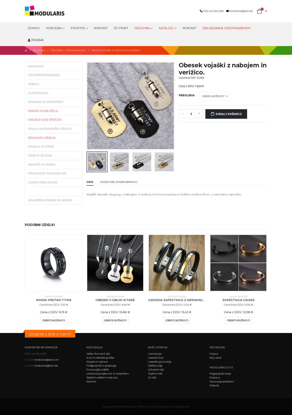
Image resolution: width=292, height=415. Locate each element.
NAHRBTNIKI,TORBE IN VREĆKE (50, 200)
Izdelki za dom (40, 155)
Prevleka (186, 95)
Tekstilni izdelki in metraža (102, 377)
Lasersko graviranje (159, 361)
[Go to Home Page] (26, 50)
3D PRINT (121, 28)
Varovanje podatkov (222, 381)
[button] (87, 106)
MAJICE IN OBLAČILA (43, 111)
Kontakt (101, 28)
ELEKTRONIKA (38, 93)
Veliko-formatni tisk (98, 353)
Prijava (37, 40)
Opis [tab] (89, 181)
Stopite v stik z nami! (50, 334)
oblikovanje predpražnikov (226, 28)
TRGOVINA (142, 28)
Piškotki (214, 385)
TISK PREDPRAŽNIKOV (44, 75)
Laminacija (154, 353)
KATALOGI (166, 28)
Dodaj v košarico (229, 114)
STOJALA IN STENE (41, 146)
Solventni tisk (156, 369)
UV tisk (152, 377)
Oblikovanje (155, 365)
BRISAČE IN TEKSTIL (42, 164)
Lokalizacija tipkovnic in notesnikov (107, 373)
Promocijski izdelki (97, 369)
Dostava (215, 377)
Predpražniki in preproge (101, 365)
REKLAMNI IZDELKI (42, 137)
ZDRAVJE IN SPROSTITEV (45, 102)
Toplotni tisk (155, 373)
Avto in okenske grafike (100, 357)
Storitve (91, 381)
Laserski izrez (156, 357)
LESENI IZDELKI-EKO (42, 182)
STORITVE (78, 28)
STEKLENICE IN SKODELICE (47, 173)
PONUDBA (54, 28)
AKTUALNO (36, 66)
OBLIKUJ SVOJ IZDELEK (45, 120)
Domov (34, 28)
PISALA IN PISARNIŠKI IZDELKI (50, 128)
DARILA (33, 84)
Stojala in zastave (97, 361)
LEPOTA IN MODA (40, 191)
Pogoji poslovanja (220, 373)
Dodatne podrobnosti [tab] (118, 181)
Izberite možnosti (53, 320)
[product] (54, 263)
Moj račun (216, 357)
